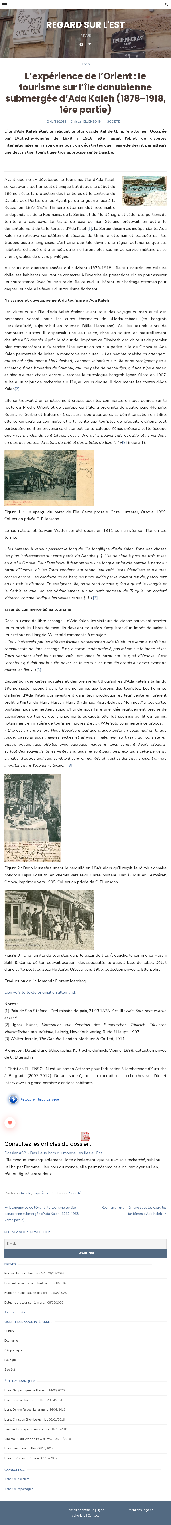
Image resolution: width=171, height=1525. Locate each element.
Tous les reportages (18, 1489)
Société (75, 1193)
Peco (85, 64)
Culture (9, 1331)
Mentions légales (141, 1510)
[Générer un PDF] (85, 1136)
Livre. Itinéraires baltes (20, 1448)
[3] (95, 598)
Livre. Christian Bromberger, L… (26, 1419)
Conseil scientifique (80, 1510)
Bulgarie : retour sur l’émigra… (25, 1302)
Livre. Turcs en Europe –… (22, 1458)
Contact (93, 1515)
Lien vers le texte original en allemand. (40, 992)
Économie (11, 1340)
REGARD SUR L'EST (85, 25)
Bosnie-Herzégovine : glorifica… (26, 1283)
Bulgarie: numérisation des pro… (27, 1293)
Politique (10, 1360)
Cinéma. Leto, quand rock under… (27, 1429)
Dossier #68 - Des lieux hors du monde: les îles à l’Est (53, 1153)
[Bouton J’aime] (10, 1122)
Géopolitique (13, 1350)
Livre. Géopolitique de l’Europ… (26, 1390)
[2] (17, 389)
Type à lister (43, 1193)
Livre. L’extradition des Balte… (25, 1400)
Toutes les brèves (16, 1312)
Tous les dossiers (16, 1479)
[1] (89, 228)
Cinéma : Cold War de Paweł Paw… (29, 1439)
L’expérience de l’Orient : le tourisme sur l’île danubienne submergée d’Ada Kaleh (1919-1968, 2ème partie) (41, 1213)
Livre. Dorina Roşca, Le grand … (26, 1410)
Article (25, 1193)
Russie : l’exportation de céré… (25, 1273)
